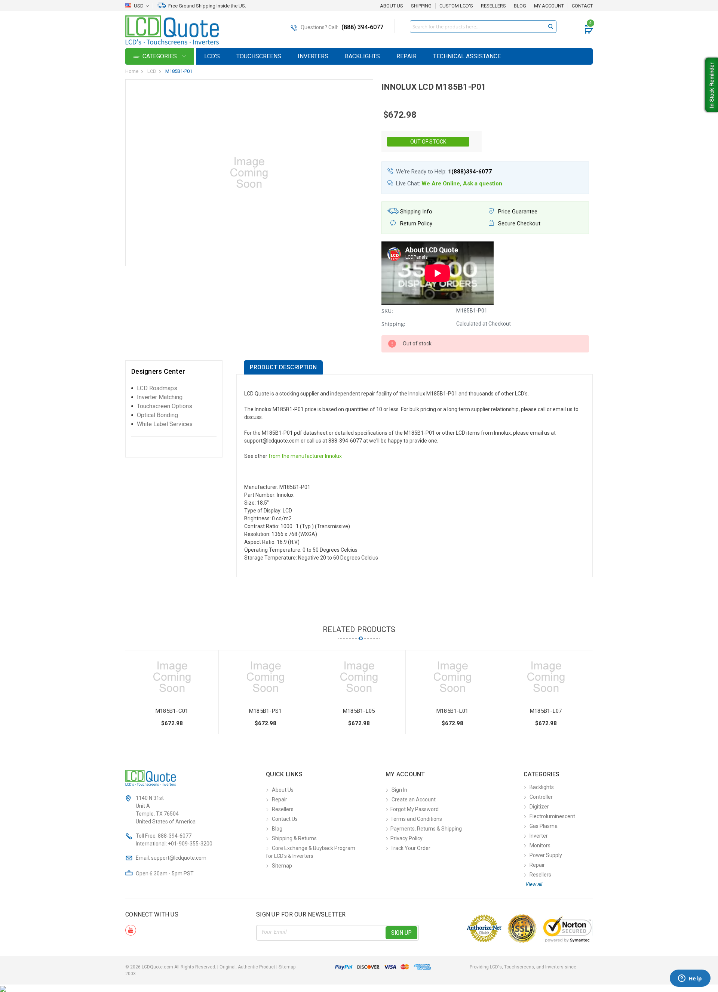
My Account (549, 6)
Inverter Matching (159, 397)
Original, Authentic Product (247, 967)
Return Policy (415, 223)
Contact (582, 6)
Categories (160, 56)
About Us (391, 6)
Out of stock (428, 142)
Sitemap (282, 866)
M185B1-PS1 (265, 711)
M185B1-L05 (359, 711)
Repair (406, 56)
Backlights (362, 56)
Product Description (283, 367)
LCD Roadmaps (157, 388)
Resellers (493, 6)
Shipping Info (415, 211)
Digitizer (539, 807)
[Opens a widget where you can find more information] (690, 979)
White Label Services (165, 424)
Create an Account (414, 799)
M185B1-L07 (546, 711)
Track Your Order (410, 848)
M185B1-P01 (178, 71)
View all (533, 884)
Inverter (539, 836)
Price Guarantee (517, 211)
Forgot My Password (414, 809)
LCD (151, 71)
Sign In (399, 790)
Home (131, 71)
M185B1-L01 (452, 711)
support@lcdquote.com (178, 858)
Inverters (313, 56)
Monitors (540, 845)
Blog (520, 6)
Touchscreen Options (164, 406)
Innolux (333, 456)
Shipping (421, 6)
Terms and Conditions (416, 819)
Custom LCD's (456, 6)
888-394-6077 (174, 836)
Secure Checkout (518, 223)
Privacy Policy (406, 838)
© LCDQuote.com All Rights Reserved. (210, 967)
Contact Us (285, 819)
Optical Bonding (157, 415)
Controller (541, 797)
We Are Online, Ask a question (461, 183)
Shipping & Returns (294, 838)
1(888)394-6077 (470, 171)
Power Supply (546, 855)
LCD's (212, 56)
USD (139, 6)
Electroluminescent (552, 816)
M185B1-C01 (172, 711)
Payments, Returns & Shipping (426, 829)
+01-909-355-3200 (190, 844)
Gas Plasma (544, 826)
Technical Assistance (467, 56)
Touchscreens (258, 56)
